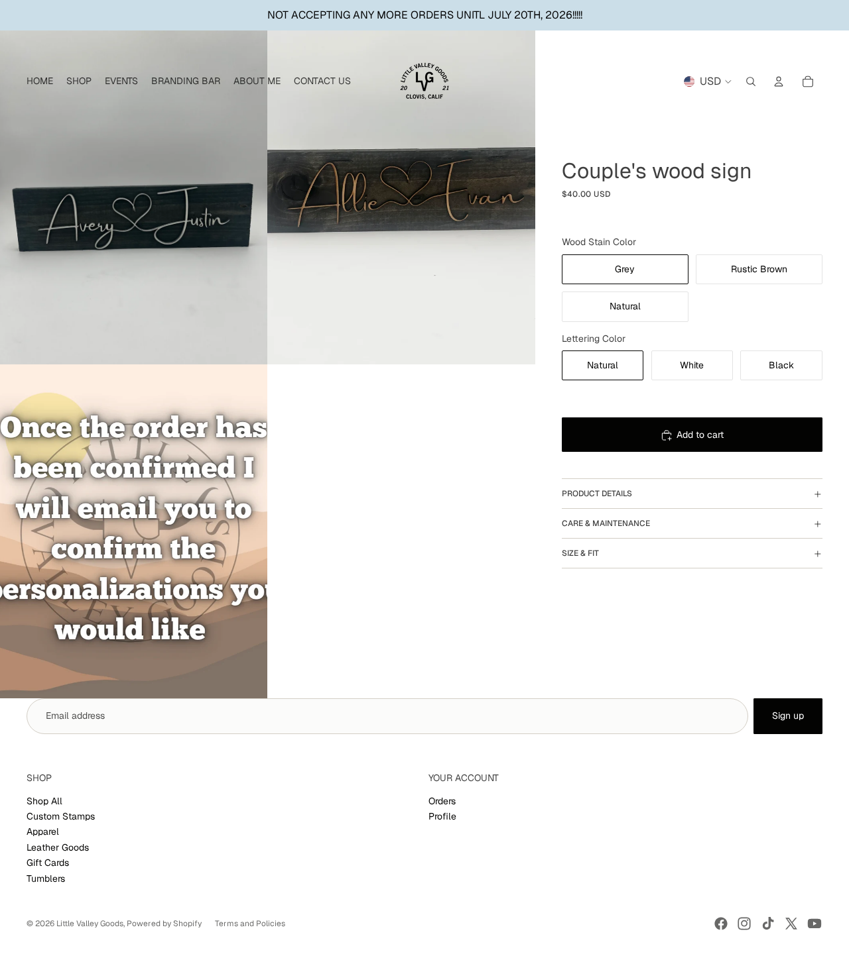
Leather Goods (58, 847)
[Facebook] (721, 923)
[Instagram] (744, 923)
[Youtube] (814, 923)
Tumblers (46, 878)
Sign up (788, 715)
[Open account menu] (778, 81)
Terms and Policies (250, 923)
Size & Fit (580, 553)
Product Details (597, 493)
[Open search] (750, 81)
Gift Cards (48, 863)
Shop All (44, 801)
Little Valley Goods (89, 923)
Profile (442, 816)
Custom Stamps (61, 816)
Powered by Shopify (164, 923)
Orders (442, 801)
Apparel (43, 831)
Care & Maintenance (606, 523)
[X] (791, 923)
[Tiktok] (768, 923)
